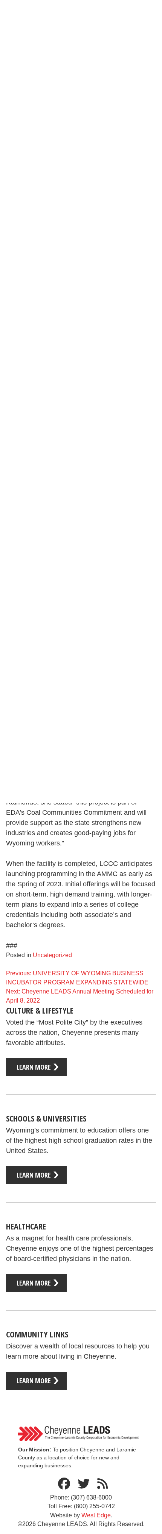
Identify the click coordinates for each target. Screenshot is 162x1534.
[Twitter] (84, 1484)
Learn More (34, 1067)
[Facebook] (64, 1484)
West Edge (96, 1515)
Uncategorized (52, 955)
